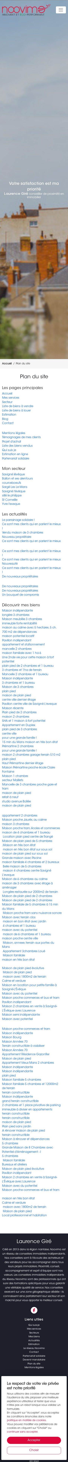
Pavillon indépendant (16, 640)
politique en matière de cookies (26, 1420)
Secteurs (34, 1333)
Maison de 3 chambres (18, 687)
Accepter (34, 1440)
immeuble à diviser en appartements (27, 1109)
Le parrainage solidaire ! (18, 520)
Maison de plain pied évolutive (23, 968)
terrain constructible (15, 1092)
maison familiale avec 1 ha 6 (21, 653)
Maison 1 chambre (15, 776)
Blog (5, 419)
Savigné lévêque (13, 474)
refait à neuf (10, 797)
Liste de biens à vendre (17, 406)
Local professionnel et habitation (24, 1215)
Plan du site (34, 1364)
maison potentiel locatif (18, 636)
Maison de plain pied (17, 972)
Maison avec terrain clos (19, 917)
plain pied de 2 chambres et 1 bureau (28, 666)
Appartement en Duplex (18, 725)
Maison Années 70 (15, 1042)
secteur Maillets (12, 780)
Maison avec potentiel (17, 1019)
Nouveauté (10, 564)
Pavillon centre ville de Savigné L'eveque (29, 704)
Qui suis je (9, 450)
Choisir (34, 1450)
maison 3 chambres (15, 824)
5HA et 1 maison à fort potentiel (23, 721)
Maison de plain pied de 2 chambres (27, 896)
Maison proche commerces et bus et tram (30, 998)
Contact (8, 423)
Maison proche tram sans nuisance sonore (32, 913)
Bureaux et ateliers (14, 1164)
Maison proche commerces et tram (26, 1029)
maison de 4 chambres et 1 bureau (26, 832)
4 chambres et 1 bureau (19, 926)
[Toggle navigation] (61, 10)
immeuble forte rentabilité (19, 623)
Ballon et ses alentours (17, 478)
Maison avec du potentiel (19, 994)
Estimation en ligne (15, 454)
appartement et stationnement (23, 644)
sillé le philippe (12, 495)
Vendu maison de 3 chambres (22, 532)
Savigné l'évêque (13, 491)
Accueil (7, 393)
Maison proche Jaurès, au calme (24, 820)
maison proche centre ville (20, 938)
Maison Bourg (11, 1037)
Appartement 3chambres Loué (23, 951)
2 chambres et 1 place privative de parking (31, 1105)
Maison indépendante (17, 610)
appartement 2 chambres (19, 815)
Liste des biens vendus (17, 446)
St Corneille (9, 500)
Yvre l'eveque (11, 504)
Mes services (10, 398)
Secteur (7, 402)
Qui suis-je (34, 1325)
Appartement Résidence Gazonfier (25, 1054)
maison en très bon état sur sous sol (27, 849)
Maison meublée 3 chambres (22, 619)
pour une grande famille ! (19, 738)
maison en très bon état (18, 960)
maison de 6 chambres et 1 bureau (26, 934)
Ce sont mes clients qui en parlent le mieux (31, 541)
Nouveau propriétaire (16, 537)
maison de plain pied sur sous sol (25, 854)
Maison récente (12, 708)
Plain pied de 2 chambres (19, 712)
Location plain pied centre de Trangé (27, 837)
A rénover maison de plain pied (23, 1130)
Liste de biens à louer (16, 410)
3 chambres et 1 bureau (18, 683)
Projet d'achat (11, 441)
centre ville (9, 734)
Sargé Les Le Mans (14, 487)
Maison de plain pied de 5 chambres (27, 841)
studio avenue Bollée (16, 801)
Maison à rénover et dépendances (26, 1139)
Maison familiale (13, 955)
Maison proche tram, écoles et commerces (31, 828)
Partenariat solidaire (15, 458)
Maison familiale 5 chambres (21, 1080)
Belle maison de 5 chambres (21, 866)
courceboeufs (11, 483)
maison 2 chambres (15, 717)
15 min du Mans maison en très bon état (30, 742)
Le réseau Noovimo (34, 1348)
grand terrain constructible (20, 1101)
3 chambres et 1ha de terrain (22, 670)
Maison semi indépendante (21, 1015)
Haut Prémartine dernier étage (22, 763)
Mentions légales (13, 433)
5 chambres (10, 1143)
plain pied (9, 691)
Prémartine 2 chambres (18, 746)
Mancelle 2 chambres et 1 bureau (25, 674)
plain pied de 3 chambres (19, 729)
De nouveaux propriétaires (20, 576)
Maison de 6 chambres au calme (24, 879)
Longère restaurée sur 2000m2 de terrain (30, 892)
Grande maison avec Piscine (21, 858)
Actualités (34, 1341)
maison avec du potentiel (19, 930)
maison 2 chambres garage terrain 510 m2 (31, 755)
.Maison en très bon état (19, 845)
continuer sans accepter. (22, 1432)
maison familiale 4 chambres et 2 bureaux (30, 862)
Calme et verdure (14, 981)
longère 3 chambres (15, 615)
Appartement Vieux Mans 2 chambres (28, 1063)
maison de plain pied (16, 695)
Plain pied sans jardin (16, 1126)
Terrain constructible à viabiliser (23, 1046)
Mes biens (34, 1337)
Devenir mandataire (34, 1360)
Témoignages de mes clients (21, 437)
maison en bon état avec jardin (24, 921)
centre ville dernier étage (19, 700)
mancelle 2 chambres (17, 649)
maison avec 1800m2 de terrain (24, 977)
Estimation (9, 415)
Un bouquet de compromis (20, 595)
